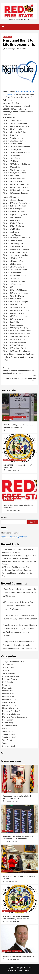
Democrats (7, 688)
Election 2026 (8, 696)
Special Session (8, 734)
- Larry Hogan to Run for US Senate (17, 615)
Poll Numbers (8, 720)
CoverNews (13, 970)
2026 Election (8, 667)
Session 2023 (7, 728)
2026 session (7, 670)
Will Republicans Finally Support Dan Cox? (19, 956)
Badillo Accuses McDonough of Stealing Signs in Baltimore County (18, 370)
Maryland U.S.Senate (11, 714)
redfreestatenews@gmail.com (14, 537)
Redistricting (7, 722)
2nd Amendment (9, 673)
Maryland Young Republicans (14, 717)
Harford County (8, 499)
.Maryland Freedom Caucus (13, 661)
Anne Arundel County (11, 676)
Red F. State (21, 48)
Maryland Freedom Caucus (13, 711)
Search (4, 517)
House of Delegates (20, 417)
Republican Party (9, 725)
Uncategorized (8, 746)
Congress (6, 685)
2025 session (7, 664)
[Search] (35, 28)
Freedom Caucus (9, 699)
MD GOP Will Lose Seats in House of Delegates (18, 632)
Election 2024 (8, 693)
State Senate (8, 419)
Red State (15, 801)
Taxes (4, 743)
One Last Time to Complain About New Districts (21, 378)
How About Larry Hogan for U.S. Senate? (19, 619)
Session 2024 (7, 731)
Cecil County (7, 682)
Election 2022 (7, 36)
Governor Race (8, 702)
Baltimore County (9, 497)
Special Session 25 (9, 737)
